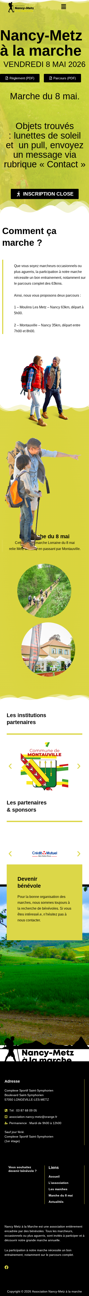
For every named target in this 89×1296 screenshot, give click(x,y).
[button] (63, 7)
